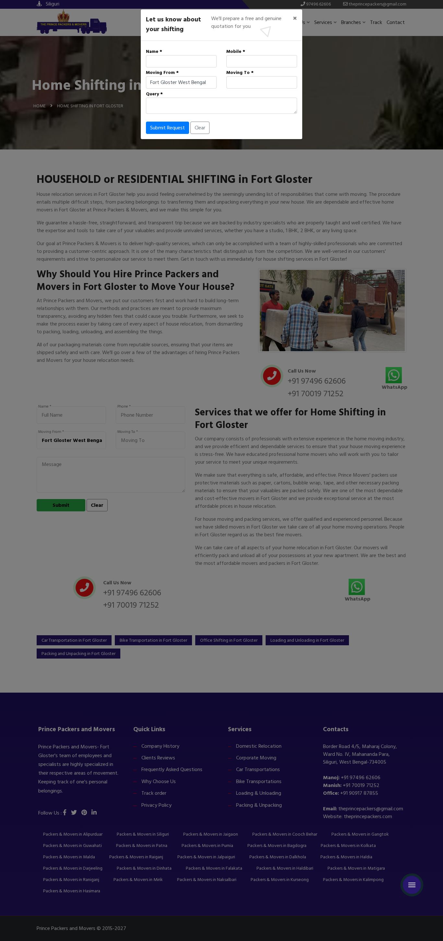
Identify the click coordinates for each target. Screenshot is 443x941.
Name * (154, 51)
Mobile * (235, 51)
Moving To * (240, 72)
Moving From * (162, 72)
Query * (154, 93)
